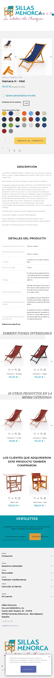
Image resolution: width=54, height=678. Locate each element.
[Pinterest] (20, 151)
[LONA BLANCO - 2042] (17, 113)
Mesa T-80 (14, 502)
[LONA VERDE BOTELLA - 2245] (4, 125)
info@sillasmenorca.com (10, 626)
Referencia (5, 77)
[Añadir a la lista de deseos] (3, 148)
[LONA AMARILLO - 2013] (4, 113)
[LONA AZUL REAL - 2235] (37, 119)
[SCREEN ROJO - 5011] (4, 131)
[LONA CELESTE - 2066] (31, 113)
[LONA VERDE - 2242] (44, 119)
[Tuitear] (14, 151)
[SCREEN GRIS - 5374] (11, 131)
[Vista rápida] (16, 370)
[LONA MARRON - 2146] (11, 119)
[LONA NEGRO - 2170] (17, 119)
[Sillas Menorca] (24, 14)
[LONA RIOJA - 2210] (31, 119)
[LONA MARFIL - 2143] (44, 113)
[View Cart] (51, 13)
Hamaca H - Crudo (14, 438)
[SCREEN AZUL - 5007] (44, 125)
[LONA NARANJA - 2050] (24, 113)
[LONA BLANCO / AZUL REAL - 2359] (17, 125)
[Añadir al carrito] (19, 370)
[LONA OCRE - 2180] (24, 119)
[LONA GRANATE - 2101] (37, 113)
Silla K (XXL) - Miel (40, 502)
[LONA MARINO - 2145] (4, 119)
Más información (35, 662)
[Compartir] (9, 151)
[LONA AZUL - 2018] (11, 113)
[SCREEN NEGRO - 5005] (37, 125)
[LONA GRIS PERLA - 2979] (24, 125)
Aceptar (28, 669)
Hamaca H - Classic (40, 374)
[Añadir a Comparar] (7, 148)
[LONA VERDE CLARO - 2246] (11, 125)
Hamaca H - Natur (40, 438)
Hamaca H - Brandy (14, 374)
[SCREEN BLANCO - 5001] (31, 125)
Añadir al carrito (30, 141)
